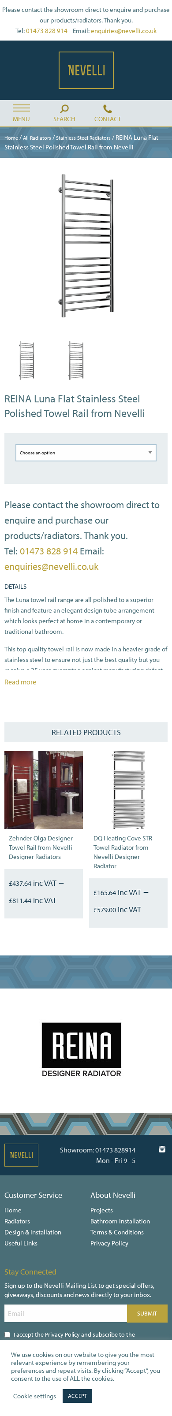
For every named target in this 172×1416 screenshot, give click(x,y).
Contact (107, 119)
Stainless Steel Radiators (83, 137)
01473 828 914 (46, 30)
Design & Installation (32, 1232)
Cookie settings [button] (34, 1396)
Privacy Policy (109, 1243)
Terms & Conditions (117, 1232)
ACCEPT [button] (77, 1395)
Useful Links (20, 1243)
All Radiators (37, 137)
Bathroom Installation (120, 1221)
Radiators (17, 1221)
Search (64, 119)
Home (11, 137)
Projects (101, 1210)
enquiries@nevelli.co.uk (124, 30)
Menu (21, 119)
